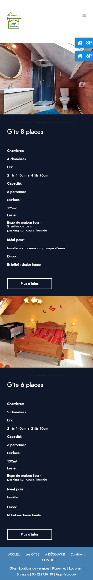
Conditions (78, 554)
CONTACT (49, 560)
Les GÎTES (32, 554)
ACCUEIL (14, 554)
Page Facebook (66, 574)
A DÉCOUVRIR (55, 554)
